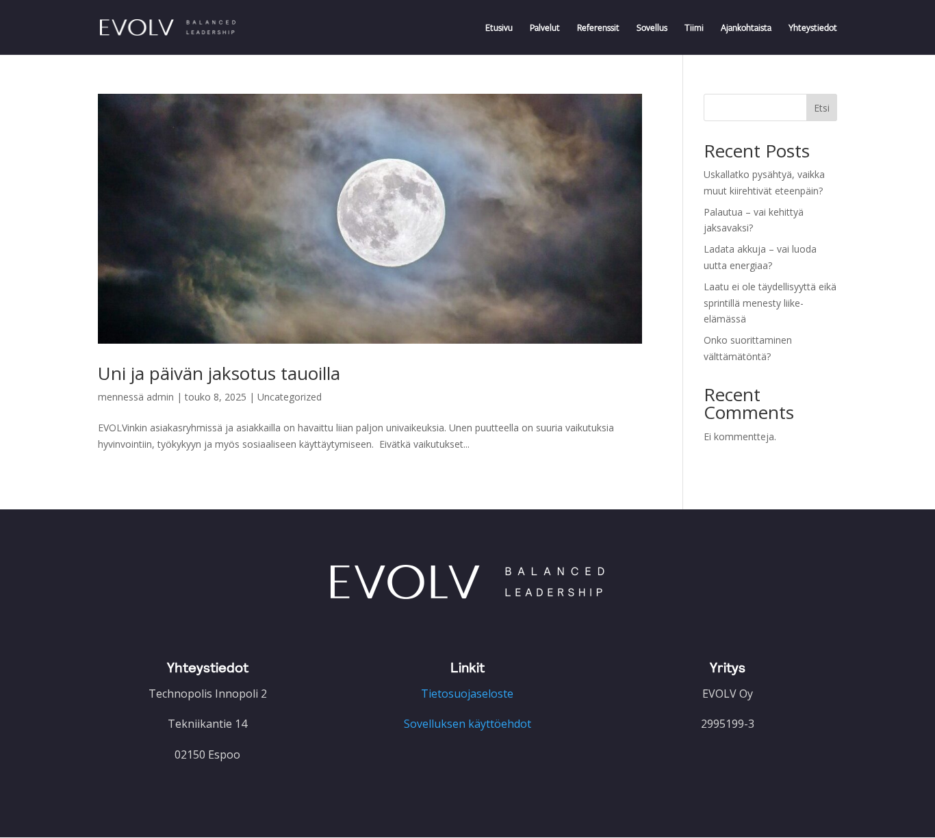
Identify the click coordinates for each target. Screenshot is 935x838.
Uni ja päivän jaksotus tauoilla (219, 373)
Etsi (822, 107)
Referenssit (598, 28)
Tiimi (694, 28)
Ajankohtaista (746, 28)
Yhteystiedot (813, 28)
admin (160, 396)
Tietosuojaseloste (467, 693)
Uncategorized (289, 396)
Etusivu (499, 28)
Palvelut (545, 28)
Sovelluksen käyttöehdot (467, 723)
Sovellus (652, 28)
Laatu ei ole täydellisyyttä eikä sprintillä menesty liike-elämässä (770, 303)
